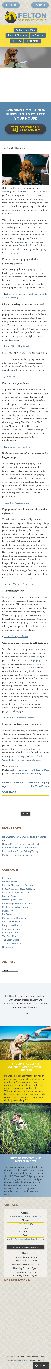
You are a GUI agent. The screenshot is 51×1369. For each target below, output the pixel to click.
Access (43, 1365)
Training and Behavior (13, 943)
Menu (12, 5)
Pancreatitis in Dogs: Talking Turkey (20, 851)
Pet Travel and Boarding (14, 918)
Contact (40, 5)
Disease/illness (9, 881)
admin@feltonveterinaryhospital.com (25, 1239)
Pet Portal (33, 41)
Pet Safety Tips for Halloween (17, 855)
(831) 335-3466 (26, 30)
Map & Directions (18, 35)
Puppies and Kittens (12, 925)
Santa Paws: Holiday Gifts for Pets (19, 847)
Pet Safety (36, 773)
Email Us (38, 35)
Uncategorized (9, 947)
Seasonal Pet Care (11, 929)
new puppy (14, 766)
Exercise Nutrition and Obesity (17, 885)
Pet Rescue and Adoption (16, 773)
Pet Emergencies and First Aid (17, 903)
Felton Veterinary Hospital (19, 717)
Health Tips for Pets (39, 770)
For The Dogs (20, 770)
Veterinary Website (20, 1360)
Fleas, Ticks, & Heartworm (15, 892)
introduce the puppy (28, 660)
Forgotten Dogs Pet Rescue (19, 447)
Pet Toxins (7, 914)
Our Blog (9, 792)
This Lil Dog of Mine (16, 636)
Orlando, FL (25, 245)
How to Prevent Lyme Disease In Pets (21, 844)
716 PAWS (9, 376)
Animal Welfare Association (19, 584)
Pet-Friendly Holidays (13, 921)
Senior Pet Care (10, 932)
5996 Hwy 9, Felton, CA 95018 (25, 1216)
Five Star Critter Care (17, 502)
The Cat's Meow (10, 936)
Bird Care (7, 878)
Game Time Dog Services (18, 346)
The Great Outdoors (12, 940)
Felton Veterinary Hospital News (18, 889)
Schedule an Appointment (26, 1247)
